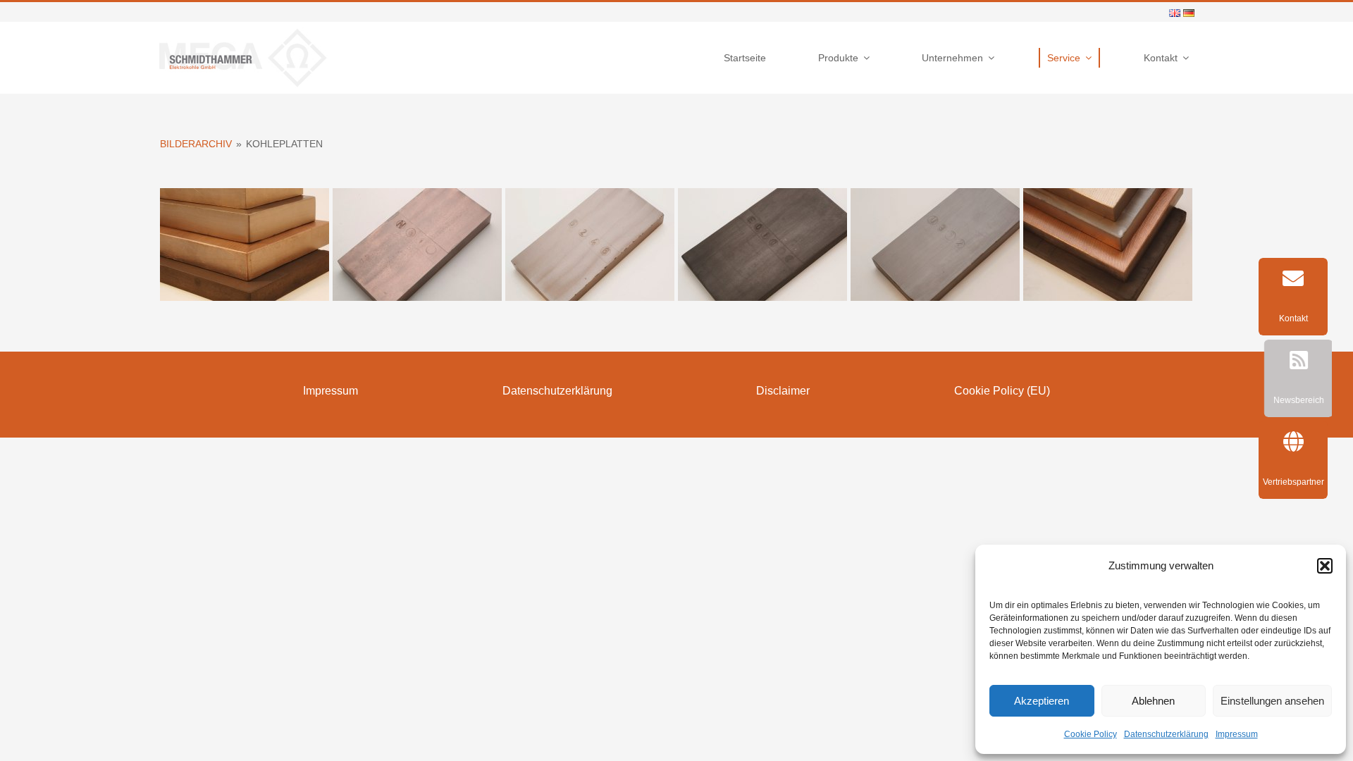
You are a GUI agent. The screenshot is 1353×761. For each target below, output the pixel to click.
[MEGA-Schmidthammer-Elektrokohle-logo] (243, 32)
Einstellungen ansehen (1272, 701)
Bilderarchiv (196, 143)
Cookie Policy (1090, 734)
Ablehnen (1153, 701)
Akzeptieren (1041, 701)
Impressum (1237, 734)
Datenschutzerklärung (1166, 734)
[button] (1325, 566)
